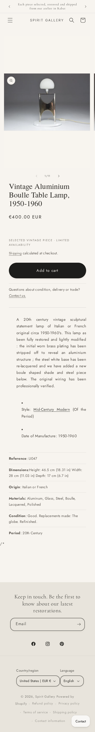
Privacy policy (69, 703)
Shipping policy (65, 712)
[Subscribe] (78, 624)
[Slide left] (36, 176)
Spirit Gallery (45, 696)
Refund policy (42, 703)
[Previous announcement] (9, 6)
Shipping (15, 253)
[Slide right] (58, 176)
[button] (10, 20)
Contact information (50, 721)
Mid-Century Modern (51, 409)
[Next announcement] (85, 6)
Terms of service (35, 712)
